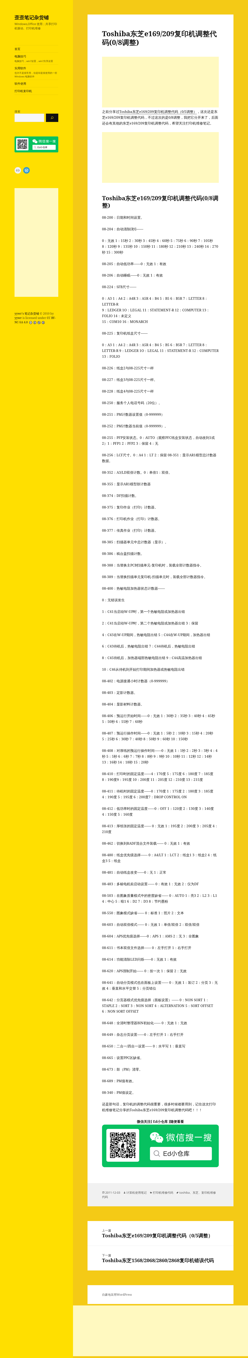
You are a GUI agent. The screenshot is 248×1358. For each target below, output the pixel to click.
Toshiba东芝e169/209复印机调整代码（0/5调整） (158, 111)
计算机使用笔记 (136, 1193)
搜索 (17, 111)
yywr (18, 318)
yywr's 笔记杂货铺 (27, 313)
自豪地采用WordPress (117, 1295)
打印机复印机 (23, 91)
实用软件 (36, 72)
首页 (17, 49)
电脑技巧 (34, 58)
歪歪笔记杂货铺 (32, 17)
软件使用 (20, 84)
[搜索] (52, 118)
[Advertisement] (36, 242)
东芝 (195, 1193)
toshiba (184, 1193)
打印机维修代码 (163, 1193)
